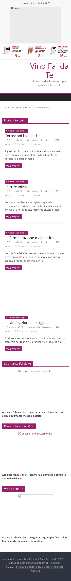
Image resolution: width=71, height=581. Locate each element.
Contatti (35, 570)
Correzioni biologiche (22, 135)
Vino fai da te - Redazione (39, 140)
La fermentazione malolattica (29, 237)
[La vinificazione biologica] (35, 281)
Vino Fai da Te (49, 70)
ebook (17, 412)
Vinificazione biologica (16, 130)
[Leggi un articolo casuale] (65, 97)
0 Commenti (20, 144)
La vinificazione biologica (25, 322)
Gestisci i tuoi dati (54, 566)
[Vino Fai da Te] (5, 97)
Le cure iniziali (17, 186)
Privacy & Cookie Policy (28, 566)
